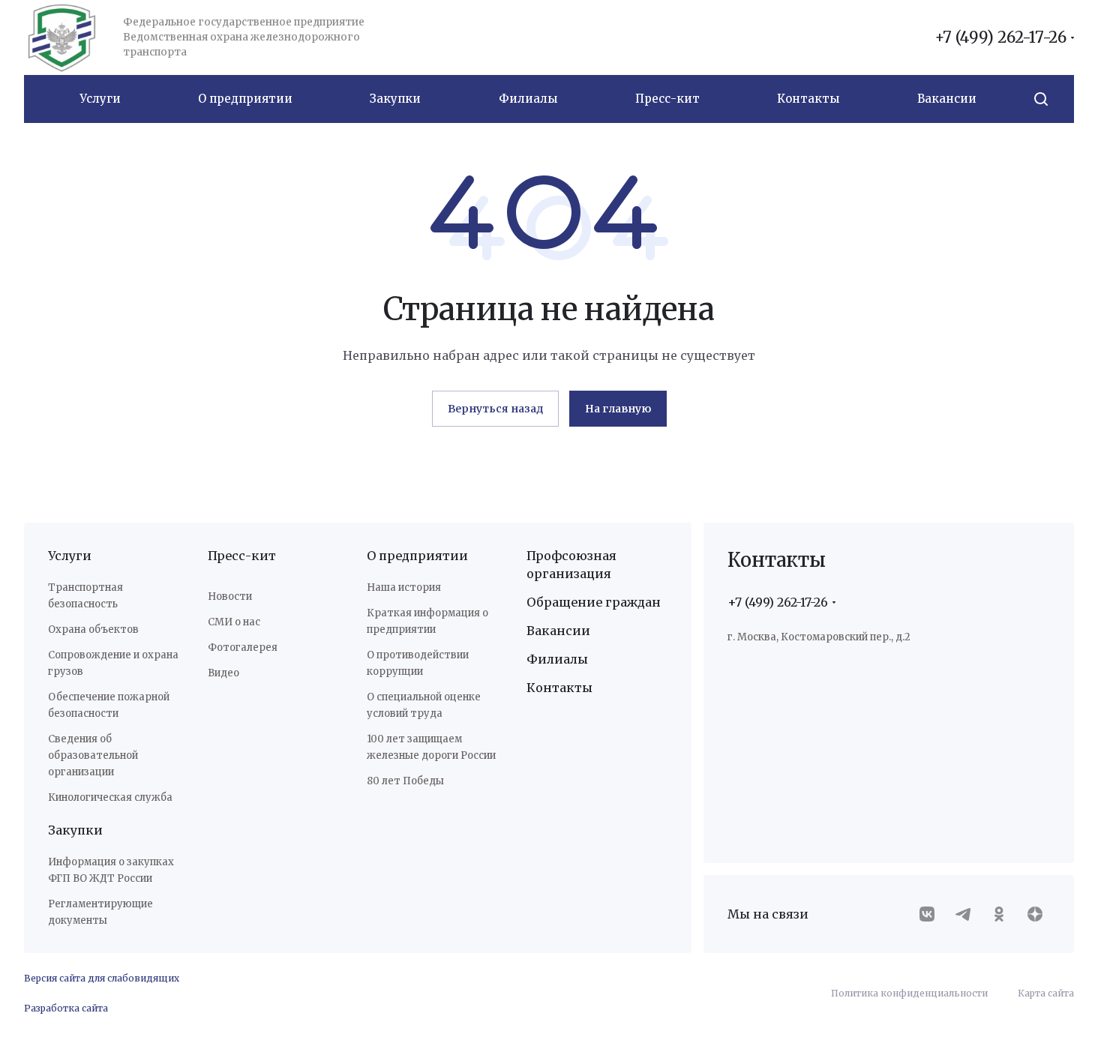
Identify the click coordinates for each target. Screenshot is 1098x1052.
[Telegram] (963, 914)
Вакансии (558, 630)
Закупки (75, 830)
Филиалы (557, 659)
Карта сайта (1046, 993)
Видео (223, 673)
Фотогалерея (243, 647)
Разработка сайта (66, 1008)
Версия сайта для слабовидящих (101, 978)
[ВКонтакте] (927, 914)
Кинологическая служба (110, 797)
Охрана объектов (93, 629)
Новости (230, 596)
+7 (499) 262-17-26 (1000, 37)
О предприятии (417, 555)
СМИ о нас (234, 622)
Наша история (404, 587)
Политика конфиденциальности (909, 993)
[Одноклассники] (999, 914)
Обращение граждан (593, 602)
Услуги (70, 555)
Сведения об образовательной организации (93, 755)
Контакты (559, 687)
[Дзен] (1035, 914)
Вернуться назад (495, 408)
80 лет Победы (405, 781)
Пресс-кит (242, 555)
